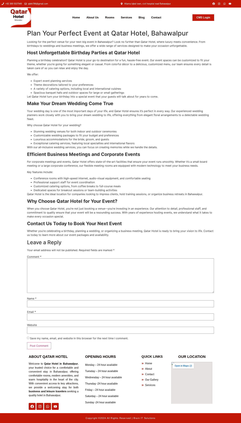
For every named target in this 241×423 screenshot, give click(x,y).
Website (32, 325)
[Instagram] (219, 3)
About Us (92, 17)
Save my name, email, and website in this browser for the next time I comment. (79, 338)
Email (31, 312)
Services (126, 17)
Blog (142, 17)
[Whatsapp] (224, 3)
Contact (156, 17)
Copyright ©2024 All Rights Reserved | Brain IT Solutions (120, 418)
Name (31, 298)
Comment (34, 256)
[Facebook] (213, 3)
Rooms (109, 17)
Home (76, 17)
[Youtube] (230, 3)
